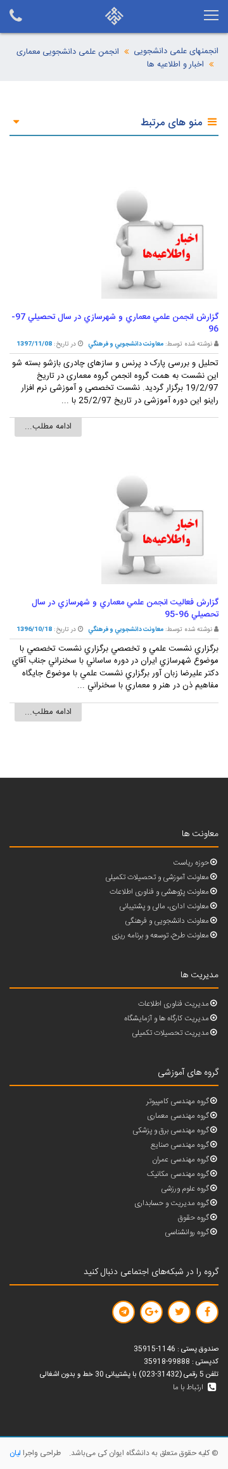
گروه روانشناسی (187, 1233)
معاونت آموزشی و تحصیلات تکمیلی (157, 878)
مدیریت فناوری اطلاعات (173, 1004)
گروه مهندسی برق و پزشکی (170, 1131)
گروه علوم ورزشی (185, 1189)
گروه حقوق (193, 1218)
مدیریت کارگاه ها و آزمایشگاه (166, 1019)
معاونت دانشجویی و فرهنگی (167, 921)
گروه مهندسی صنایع (180, 1145)
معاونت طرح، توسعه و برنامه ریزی (160, 936)
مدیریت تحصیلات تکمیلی (170, 1033)
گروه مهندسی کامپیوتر (177, 1102)
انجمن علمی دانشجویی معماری (67, 52)
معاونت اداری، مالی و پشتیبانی (164, 907)
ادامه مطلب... (48, 427)
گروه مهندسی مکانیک (178, 1174)
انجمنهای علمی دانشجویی (176, 51)
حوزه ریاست (191, 863)
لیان (15, 1453)
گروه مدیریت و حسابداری (171, 1203)
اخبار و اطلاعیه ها (175, 65)
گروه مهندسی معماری (178, 1116)
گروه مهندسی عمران (180, 1160)
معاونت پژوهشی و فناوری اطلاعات (159, 892)
